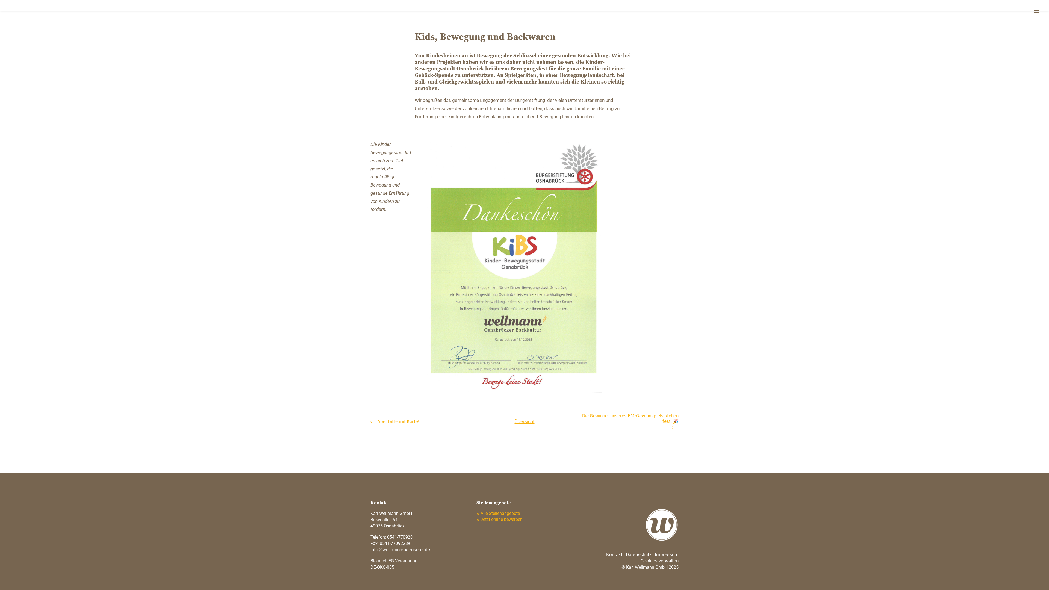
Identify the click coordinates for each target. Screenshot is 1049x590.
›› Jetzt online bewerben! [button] (500, 519)
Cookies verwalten (660, 561)
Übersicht (525, 421)
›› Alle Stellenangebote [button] (498, 513)
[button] (1036, 9)
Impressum (667, 554)
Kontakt (614, 554)
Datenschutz (639, 554)
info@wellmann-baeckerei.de (400, 549)
